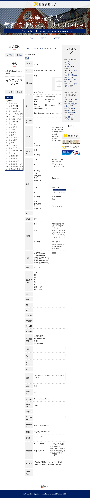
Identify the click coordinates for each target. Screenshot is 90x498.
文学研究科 (15, 106)
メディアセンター (17, 148)
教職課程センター (17, 164)
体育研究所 (15, 161)
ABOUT (57, 38)
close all (19, 92)
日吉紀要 (14, 145)
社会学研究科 (15, 111)
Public (9, 97)
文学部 (13, 124)
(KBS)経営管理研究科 (18, 114)
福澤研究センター (17, 166)
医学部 (13, 135)
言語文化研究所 (16, 151)
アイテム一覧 (38, 48)
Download (62, 104)
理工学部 (14, 137)
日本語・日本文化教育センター (21, 169)
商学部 (13, 132)
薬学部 (13, 143)
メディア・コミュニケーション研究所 (24, 153)
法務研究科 (15, 122)
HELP (43, 38)
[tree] (14, 135)
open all (9, 92)
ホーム (27, 48)
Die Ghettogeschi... (69, 65)
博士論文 (14, 103)
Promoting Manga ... (69, 109)
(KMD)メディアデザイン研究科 (21, 119)
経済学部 (14, 127)
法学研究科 (15, 108)
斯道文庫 (14, 158)
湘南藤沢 (14, 140)
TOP (32, 38)
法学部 (13, 129)
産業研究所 (15, 156)
